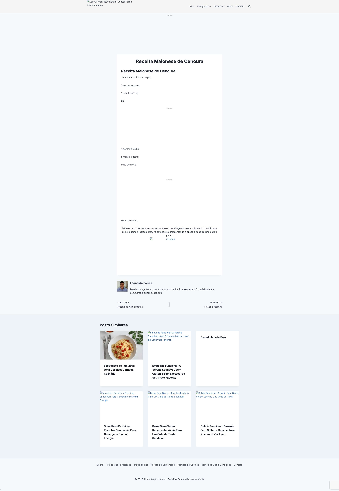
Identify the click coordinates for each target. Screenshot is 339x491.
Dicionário (219, 6)
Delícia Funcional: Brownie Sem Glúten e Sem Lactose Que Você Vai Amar (217, 430)
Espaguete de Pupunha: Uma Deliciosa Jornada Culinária (119, 369)
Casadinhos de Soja (213, 337)
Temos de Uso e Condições (216, 464)
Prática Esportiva (213, 304)
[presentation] (121, 345)
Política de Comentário (163, 464)
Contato (240, 6)
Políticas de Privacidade (118, 464)
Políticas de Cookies (188, 464)
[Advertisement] (169, 34)
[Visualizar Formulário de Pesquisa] (249, 6)
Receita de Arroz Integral (130, 304)
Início (191, 6)
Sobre (230, 6)
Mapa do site (141, 464)
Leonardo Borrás (141, 283)
